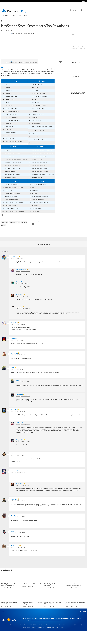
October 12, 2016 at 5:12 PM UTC (18, 472)
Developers (78, 625)
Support (17, 625)
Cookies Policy (45, 625)
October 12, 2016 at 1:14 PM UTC (18, 258)
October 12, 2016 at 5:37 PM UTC (23, 441)
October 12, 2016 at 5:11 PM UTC (23, 424)
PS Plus (19, 15)
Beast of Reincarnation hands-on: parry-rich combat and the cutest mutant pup (75, 584)
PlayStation (17, 11)
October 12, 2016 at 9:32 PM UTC (18, 516)
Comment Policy (9, 625)
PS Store (14, 15)
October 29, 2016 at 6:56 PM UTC (18, 547)
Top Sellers (3, 225)
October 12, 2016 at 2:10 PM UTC (23, 271)
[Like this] (10, 587)
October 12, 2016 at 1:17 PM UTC (18, 340)
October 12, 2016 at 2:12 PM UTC (23, 283)
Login (74, 10)
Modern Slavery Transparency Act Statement (33, 627)
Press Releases (54, 625)
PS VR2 (6, 15)
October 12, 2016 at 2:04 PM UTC (18, 369)
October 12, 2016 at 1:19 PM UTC (18, 354)
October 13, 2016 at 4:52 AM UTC (23, 485)
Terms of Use (30, 625)
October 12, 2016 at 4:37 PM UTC (18, 455)
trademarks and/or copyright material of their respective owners (46, 620)
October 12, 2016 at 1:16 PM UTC (18, 324)
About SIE (22, 625)
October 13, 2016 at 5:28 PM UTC (18, 533)
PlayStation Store (12, 222)
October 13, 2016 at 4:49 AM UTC (23, 296)
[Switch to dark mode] (71, 10)
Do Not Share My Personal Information (55, 627)
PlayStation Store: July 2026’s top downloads (32, 584)
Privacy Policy (37, 625)
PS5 (3, 15)
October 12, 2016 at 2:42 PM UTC (23, 396)
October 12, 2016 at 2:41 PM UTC (18, 411)
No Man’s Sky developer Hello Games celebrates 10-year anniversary (9, 584)
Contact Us (71, 625)
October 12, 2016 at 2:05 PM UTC (23, 381)
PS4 (10, 15)
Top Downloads (24, 222)
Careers (61, 625)
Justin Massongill (8, 61)
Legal (65, 625)
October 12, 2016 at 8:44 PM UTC (18, 500)
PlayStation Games (4, 222)
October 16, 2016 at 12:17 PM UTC (23, 308)
